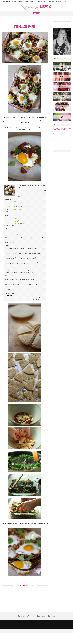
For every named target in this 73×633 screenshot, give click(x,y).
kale (15, 206)
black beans (17, 208)
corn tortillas (17, 201)
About (45, 1)
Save (26, 585)
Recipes (40, 1)
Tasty (31, 1)
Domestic (20, 1)
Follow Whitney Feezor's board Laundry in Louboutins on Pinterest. (62, 129)
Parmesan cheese (18, 213)
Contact (58, 1)
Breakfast (26, 192)
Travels (14, 1)
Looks (8, 1)
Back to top (67, 630)
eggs (15, 211)
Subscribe (51, 1)
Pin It (40, 297)
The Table (12, 117)
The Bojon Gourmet (15, 128)
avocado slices (17, 221)
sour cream (17, 223)
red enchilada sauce (18, 203)
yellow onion (17, 205)
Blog (3, 1)
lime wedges (17, 220)
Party (26, 1)
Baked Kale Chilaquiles (25, 26)
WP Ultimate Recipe (42, 299)
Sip (35, 1)
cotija (15, 218)
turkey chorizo (17, 209)
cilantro (16, 216)
